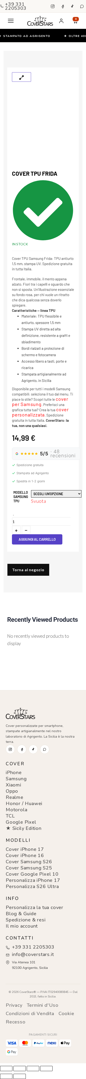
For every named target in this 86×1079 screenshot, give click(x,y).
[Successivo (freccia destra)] (19, 1076)
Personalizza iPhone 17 (33, 880)
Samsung (16, 779)
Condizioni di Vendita (30, 1014)
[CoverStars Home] (40, 21)
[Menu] (11, 21)
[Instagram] (52, 6)
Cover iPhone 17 (25, 849)
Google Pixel (21, 822)
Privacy (14, 1005)
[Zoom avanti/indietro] (6, 1068)
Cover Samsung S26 (29, 862)
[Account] (61, 20)
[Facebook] (62, 6)
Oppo (12, 791)
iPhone (14, 773)
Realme (14, 797)
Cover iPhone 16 (25, 855)
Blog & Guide (21, 914)
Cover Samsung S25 (29, 868)
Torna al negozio (28, 569)
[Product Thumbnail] (21, 77)
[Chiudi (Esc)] (46, 1068)
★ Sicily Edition (24, 828)
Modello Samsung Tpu (20, 496)
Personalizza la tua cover (34, 907)
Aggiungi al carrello (37, 539)
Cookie (66, 1014)
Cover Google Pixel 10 (32, 874)
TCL (10, 816)
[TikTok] (72, 6)
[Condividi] (33, 1068)
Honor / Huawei (24, 804)
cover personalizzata (40, 411)
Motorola (16, 810)
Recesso (16, 1022)
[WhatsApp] (82, 6)
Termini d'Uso (43, 1005)
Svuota (38, 501)
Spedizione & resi (26, 920)
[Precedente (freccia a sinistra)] (6, 1076)
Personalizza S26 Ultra (32, 886)
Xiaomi (13, 785)
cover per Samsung (40, 401)
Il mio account (22, 926)
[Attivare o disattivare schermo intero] (19, 1068)
